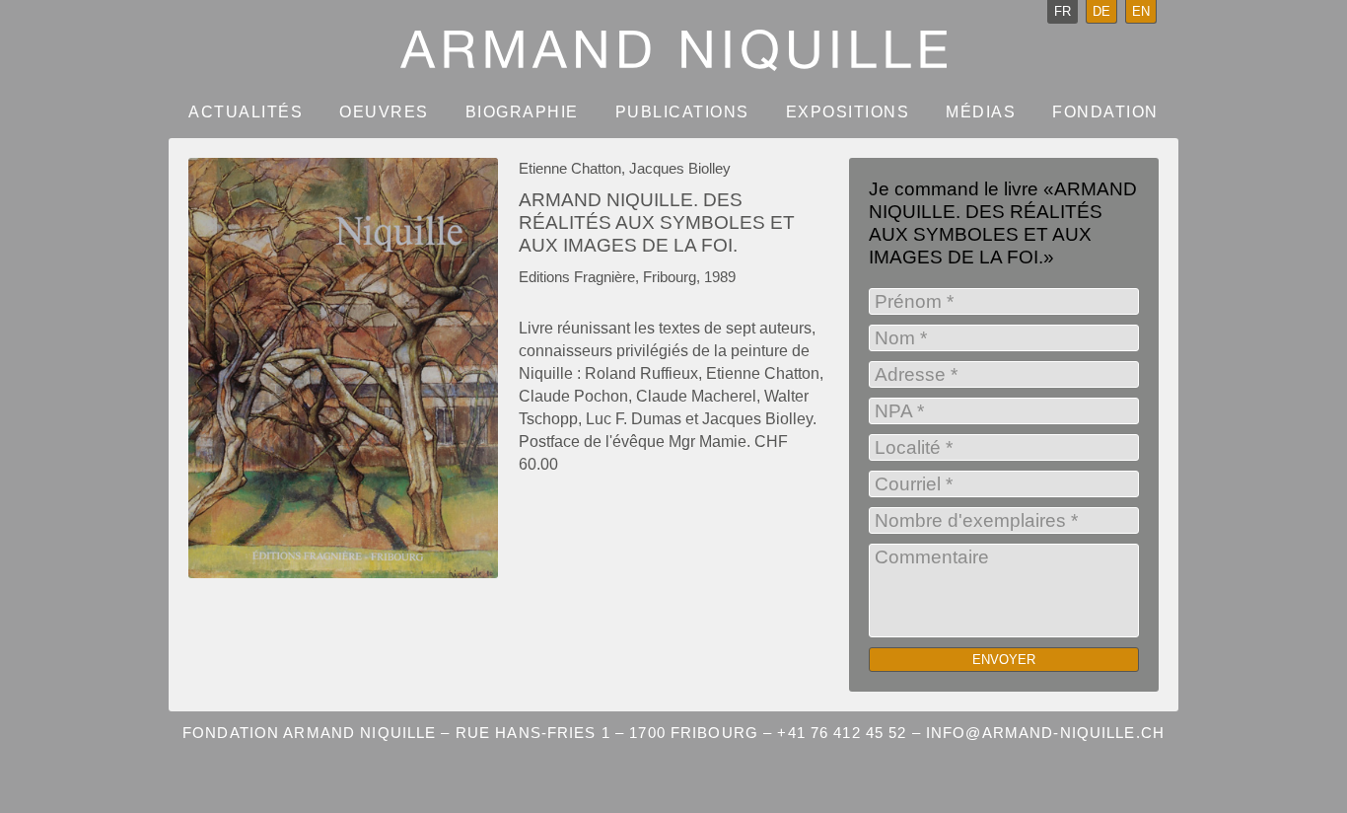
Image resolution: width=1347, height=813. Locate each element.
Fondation (1105, 112)
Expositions (848, 112)
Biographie (522, 112)
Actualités (245, 112)
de (1101, 11)
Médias (981, 112)
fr (1062, 11)
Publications (682, 112)
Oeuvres (384, 112)
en (1141, 11)
